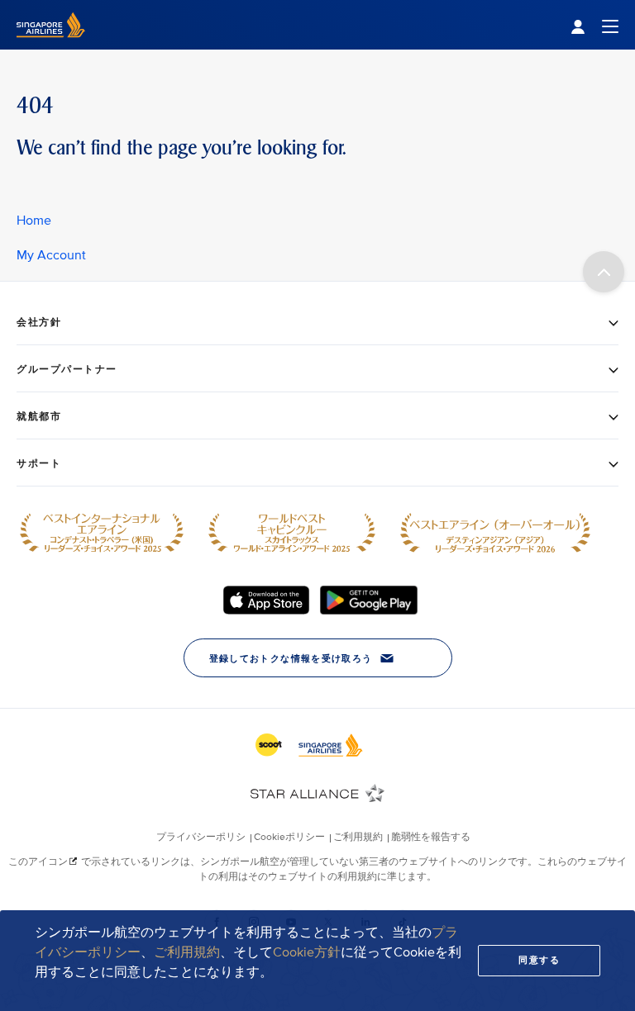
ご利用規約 (187, 952)
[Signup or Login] (594, 25)
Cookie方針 (307, 952)
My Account (51, 255)
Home (34, 220)
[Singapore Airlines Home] (51, 46)
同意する (539, 960)
